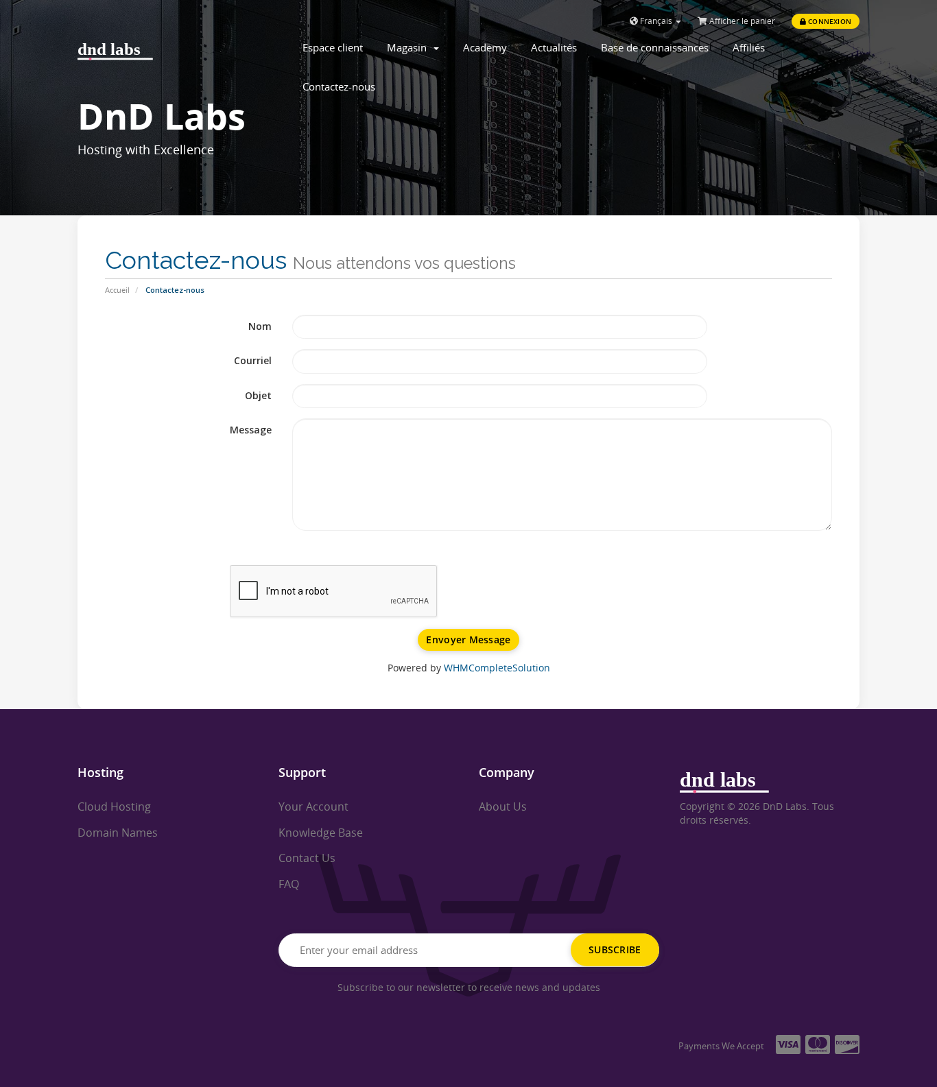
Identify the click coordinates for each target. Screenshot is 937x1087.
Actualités (554, 47)
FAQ (288, 884)
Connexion (828, 21)
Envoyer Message (468, 639)
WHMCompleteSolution (497, 667)
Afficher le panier (741, 21)
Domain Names (118, 832)
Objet (258, 395)
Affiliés (749, 47)
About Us (503, 806)
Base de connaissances (655, 47)
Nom (260, 326)
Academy (485, 47)
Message (251, 429)
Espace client (333, 47)
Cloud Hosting (114, 806)
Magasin (409, 47)
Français (656, 21)
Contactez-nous (339, 86)
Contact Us (306, 857)
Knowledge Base (320, 832)
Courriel (253, 360)
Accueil (117, 290)
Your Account (313, 806)
